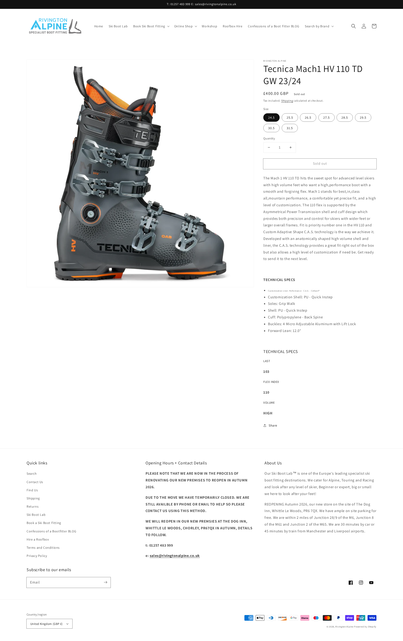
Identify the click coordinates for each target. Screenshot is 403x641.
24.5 (271, 117)
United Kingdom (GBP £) (46, 624)
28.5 (344, 117)
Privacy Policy (37, 556)
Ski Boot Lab (36, 515)
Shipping (287, 100)
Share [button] (273, 425)
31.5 (290, 128)
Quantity (269, 138)
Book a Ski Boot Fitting (44, 523)
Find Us (32, 490)
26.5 (308, 117)
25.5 (290, 117)
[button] (150, 26)
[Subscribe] (105, 582)
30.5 (271, 128)
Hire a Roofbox (38, 539)
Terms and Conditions (43, 547)
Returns (32, 506)
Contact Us (35, 482)
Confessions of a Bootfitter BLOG (51, 531)
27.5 (326, 117)
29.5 (363, 117)
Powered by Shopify (365, 626)
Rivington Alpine (344, 626)
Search (32, 473)
